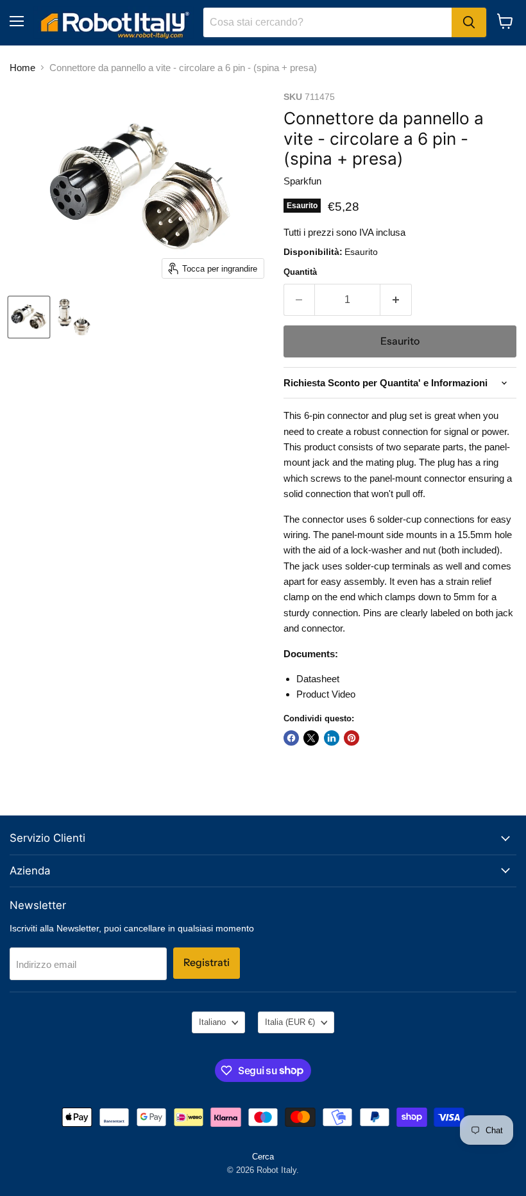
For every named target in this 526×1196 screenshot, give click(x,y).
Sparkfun (302, 181)
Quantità (300, 272)
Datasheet (317, 678)
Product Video (325, 694)
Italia (290, 1022)
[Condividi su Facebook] (291, 738)
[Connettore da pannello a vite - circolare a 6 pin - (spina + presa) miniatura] (28, 317)
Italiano (212, 1022)
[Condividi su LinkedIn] (331, 738)
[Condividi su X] (311, 738)
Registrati (206, 962)
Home (22, 67)
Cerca (263, 1156)
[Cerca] (469, 22)
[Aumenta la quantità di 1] (396, 300)
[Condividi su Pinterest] (351, 738)
